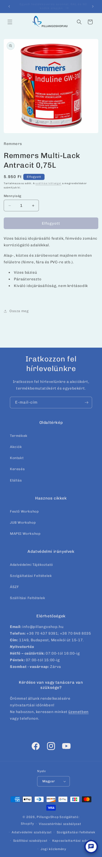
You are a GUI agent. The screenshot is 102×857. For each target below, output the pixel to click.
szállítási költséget (48, 183)
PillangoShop (48, 817)
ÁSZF (14, 587)
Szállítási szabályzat (30, 840)
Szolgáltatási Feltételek (31, 576)
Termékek (18, 436)
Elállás (16, 480)
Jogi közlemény (53, 849)
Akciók (16, 447)
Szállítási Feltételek (27, 598)
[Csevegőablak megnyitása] (91, 847)
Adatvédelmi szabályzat (31, 832)
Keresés (17, 469)
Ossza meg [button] (18, 311)
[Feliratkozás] (86, 402)
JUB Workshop (23, 522)
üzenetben (78, 712)
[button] (9, 22)
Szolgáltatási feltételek (76, 832)
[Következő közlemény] (92, 6)
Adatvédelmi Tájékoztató (31, 565)
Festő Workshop (24, 511)
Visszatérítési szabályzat (60, 824)
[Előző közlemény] (9, 6)
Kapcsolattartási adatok (73, 840)
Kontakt (17, 458)
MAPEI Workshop (25, 534)
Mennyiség (12, 196)
